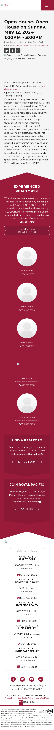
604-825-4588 (28, 385)
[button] (27, 230)
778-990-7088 (28, 310)
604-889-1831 (28, 346)
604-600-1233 (28, 274)
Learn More (26, 222)
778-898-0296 (28, 424)
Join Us (27, 509)
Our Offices (27, 550)
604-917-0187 (28, 643)
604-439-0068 (28, 598)
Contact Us (34, 454)
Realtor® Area (33, 689)
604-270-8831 (29, 621)
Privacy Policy (10, 698)
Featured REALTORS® (27, 230)
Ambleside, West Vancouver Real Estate (30, 45)
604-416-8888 (29, 666)
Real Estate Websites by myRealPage (33, 698)
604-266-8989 (28, 574)
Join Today (33, 501)
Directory (27, 461)
